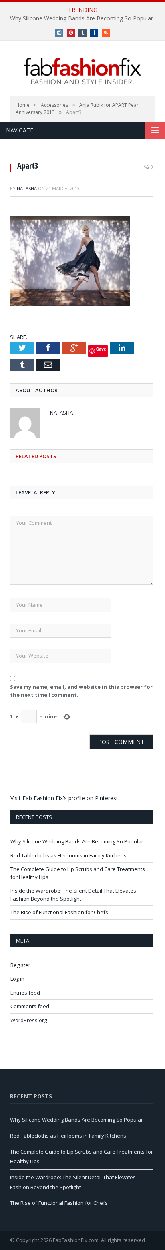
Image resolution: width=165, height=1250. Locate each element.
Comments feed (29, 1006)
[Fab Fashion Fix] (82, 71)
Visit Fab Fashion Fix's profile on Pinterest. (64, 798)
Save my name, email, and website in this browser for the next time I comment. (81, 690)
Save (101, 349)
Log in (17, 978)
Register (20, 965)
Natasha (27, 188)
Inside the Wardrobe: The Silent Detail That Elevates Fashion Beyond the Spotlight (73, 894)
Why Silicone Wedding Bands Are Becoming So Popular (81, 18)
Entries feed (25, 992)
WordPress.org (28, 1020)
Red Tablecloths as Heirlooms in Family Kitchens (68, 855)
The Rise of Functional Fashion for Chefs (59, 912)
